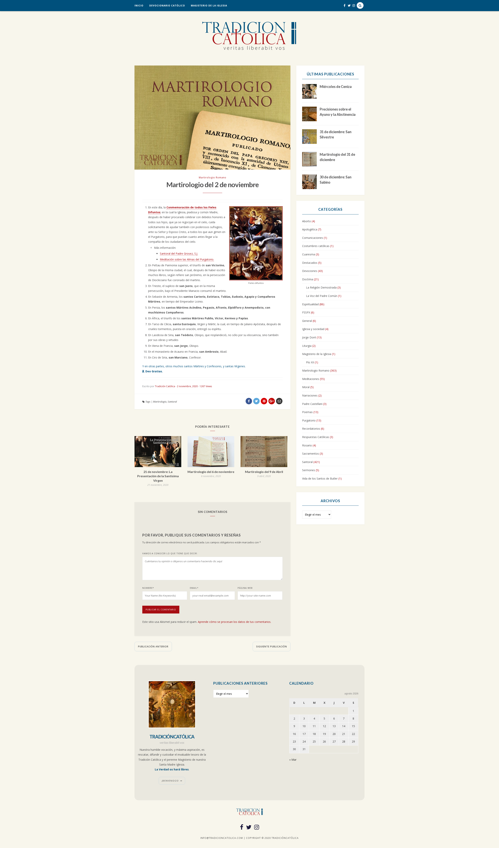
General (307, 321)
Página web (245, 587)
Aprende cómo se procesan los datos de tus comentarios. (234, 622)
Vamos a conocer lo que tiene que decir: (170, 553)
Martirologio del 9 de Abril (264, 472)
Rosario (307, 445)
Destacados (309, 263)
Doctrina (307, 279)
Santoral (172, 401)
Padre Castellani (312, 404)
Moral (306, 387)
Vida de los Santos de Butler (320, 478)
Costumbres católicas (315, 246)
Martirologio (159, 401)
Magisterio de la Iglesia (209, 5)
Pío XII (310, 362)
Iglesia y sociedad (313, 329)
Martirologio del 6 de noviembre (211, 472)
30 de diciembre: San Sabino (335, 179)
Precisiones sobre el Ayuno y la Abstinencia (338, 112)
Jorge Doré (309, 337)
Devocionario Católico (167, 5)
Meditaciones (310, 379)
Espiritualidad (310, 304)
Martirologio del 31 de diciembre (337, 157)
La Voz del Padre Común (321, 296)
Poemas (307, 412)
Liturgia (306, 346)
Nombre (148, 587)
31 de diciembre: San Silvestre (335, 134)
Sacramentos (310, 453)
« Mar (292, 759)
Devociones (309, 271)
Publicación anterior (153, 646)
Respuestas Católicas (315, 437)
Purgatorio (309, 420)
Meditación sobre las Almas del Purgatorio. (187, 259)
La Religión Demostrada (321, 287)
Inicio (138, 5)
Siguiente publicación (271, 646)
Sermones (308, 470)
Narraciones (310, 395)
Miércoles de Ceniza (336, 86)
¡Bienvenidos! (170, 780)
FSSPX (306, 312)
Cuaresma (308, 254)
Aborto (306, 221)
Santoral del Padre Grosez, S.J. (179, 253)
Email (194, 587)
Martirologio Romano (212, 177)
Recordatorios (311, 428)
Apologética (309, 229)
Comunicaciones (312, 238)
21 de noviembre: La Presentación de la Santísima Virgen (158, 476)
